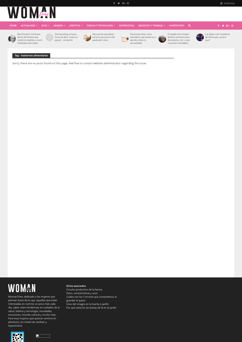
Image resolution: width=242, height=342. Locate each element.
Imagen (58, 25)
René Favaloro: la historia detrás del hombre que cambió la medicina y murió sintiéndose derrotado (29, 38)
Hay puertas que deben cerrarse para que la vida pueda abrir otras (103, 37)
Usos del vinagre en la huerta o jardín (87, 304)
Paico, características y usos (82, 293)
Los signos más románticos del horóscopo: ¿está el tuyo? (217, 37)
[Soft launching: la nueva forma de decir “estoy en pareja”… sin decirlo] (49, 37)
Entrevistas (126, 25)
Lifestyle (74, 25)
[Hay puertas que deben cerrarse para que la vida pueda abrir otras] (87, 37)
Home (13, 25)
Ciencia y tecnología (100, 25)
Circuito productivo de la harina (84, 289)
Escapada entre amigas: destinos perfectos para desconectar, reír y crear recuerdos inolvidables (179, 38)
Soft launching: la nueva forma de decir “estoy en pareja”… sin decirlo (66, 37)
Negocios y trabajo (150, 25)
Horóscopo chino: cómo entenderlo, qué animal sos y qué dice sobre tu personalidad (143, 38)
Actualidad (28, 25)
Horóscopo (176, 25)
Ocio (44, 25)
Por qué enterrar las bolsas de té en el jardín (91, 307)
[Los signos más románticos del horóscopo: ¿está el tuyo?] (200, 37)
